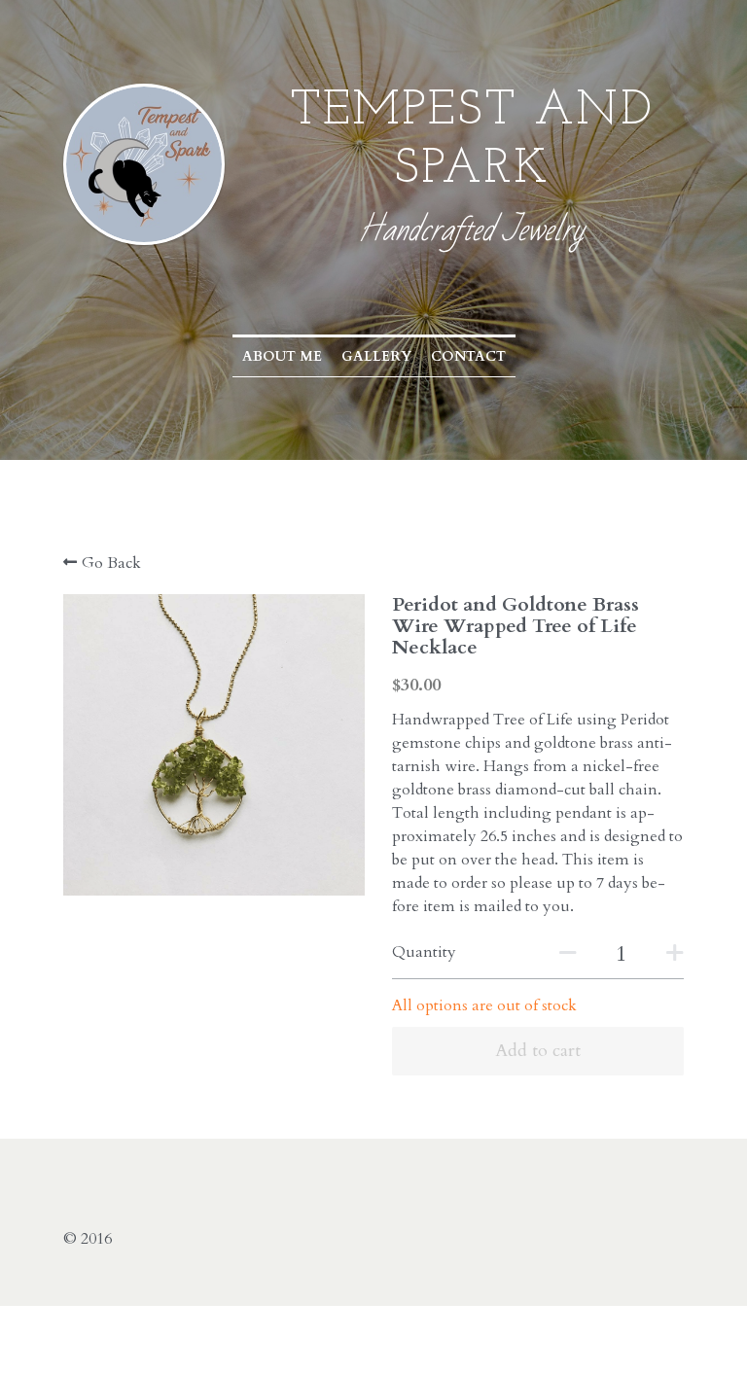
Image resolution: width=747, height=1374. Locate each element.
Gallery (376, 356)
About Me (282, 356)
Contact (468, 356)
